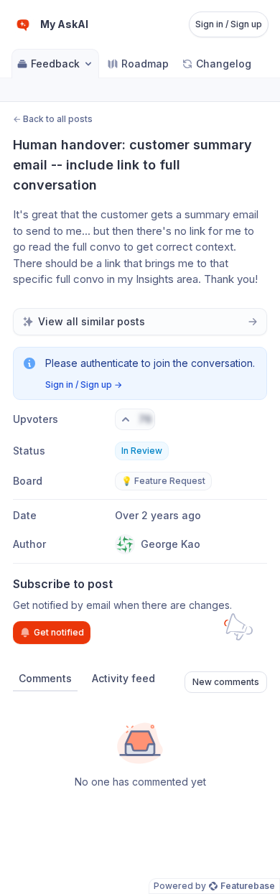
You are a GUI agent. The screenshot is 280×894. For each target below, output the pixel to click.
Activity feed (123, 678)
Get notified (59, 632)
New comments (225, 681)
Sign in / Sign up (228, 24)
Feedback (55, 63)
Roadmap (145, 63)
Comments (45, 678)
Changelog (223, 63)
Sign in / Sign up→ (83, 384)
